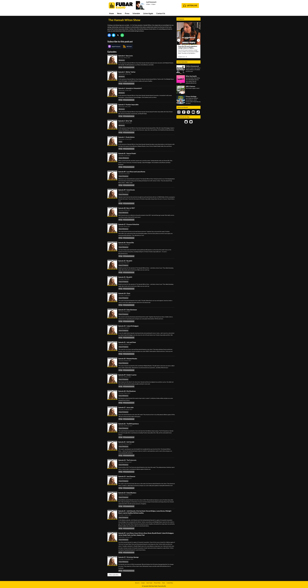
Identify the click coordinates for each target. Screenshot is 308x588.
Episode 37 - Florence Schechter (128, 224)
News (119, 13)
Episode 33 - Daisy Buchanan (127, 310)
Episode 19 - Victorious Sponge (128, 557)
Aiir (165, 586)
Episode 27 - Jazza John (126, 407)
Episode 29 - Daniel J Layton (127, 375)
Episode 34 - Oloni (124, 293)
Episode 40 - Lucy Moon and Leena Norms (131, 172)
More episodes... (114, 575)
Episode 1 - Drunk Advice (126, 137)
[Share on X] (118, 35)
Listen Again (148, 13)
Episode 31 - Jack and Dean (127, 342)
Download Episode (129, 67)
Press (127, 13)
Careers (143, 583)
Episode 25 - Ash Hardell (126, 442)
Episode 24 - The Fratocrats (127, 460)
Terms (163, 583)
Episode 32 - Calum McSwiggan (128, 326)
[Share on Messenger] (113, 35)
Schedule (136, 13)
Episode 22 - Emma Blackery (127, 493)
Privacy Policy (157, 583)
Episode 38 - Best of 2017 (126, 208)
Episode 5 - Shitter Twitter (126, 72)
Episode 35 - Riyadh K (125, 261)
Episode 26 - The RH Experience (128, 424)
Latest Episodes (182, 62)
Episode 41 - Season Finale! (127, 153)
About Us (137, 583)
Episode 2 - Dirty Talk (125, 121)
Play (121, 67)
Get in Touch (149, 583)
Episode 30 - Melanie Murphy (127, 358)
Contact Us (160, 13)
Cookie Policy (170, 583)
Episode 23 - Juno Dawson (126, 476)
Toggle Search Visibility (198, 13)
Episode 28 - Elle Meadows (127, 391)
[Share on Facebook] (109, 35)
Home (111, 13)
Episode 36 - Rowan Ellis (126, 242)
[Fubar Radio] (120, 5)
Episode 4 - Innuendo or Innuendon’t (130, 88)
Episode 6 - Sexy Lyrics (125, 56)
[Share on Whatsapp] (122, 35)
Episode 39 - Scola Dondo (126, 190)
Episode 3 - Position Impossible (128, 104)
